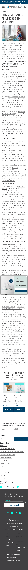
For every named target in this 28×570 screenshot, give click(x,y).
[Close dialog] (26, 276)
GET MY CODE (21, 291)
